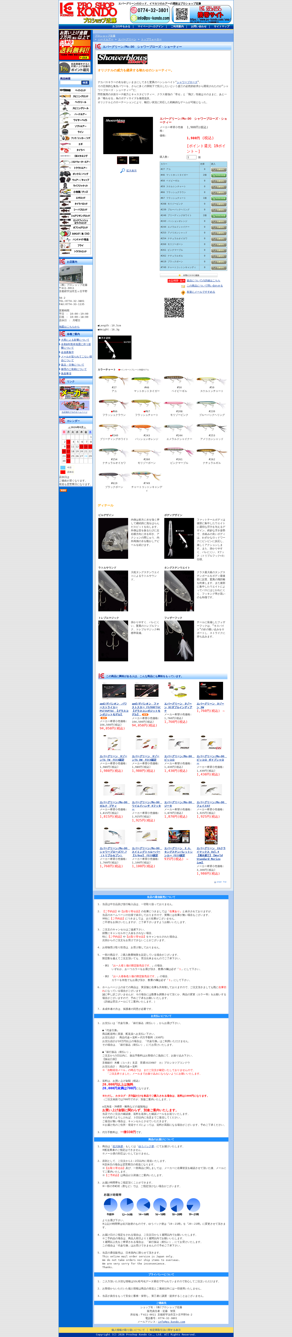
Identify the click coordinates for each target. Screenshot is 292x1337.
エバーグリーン (127, 39)
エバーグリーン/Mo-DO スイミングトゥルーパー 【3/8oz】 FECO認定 (147, 852)
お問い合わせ (199, 26)
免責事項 (66, 373)
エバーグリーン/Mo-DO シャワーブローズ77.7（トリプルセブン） (115, 852)
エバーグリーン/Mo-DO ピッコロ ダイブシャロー (212, 760)
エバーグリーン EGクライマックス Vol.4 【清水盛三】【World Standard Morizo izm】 (211, 855)
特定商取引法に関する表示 (165, 1329)
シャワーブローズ (187, 82)
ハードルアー (105, 39)
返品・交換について (72, 364)
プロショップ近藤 (105, 35)
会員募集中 (67, 352)
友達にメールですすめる (201, 291)
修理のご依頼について (74, 369)
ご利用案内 (177, 26)
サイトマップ (221, 26)
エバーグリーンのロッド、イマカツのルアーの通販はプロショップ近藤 (159, 3)
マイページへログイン (150, 26)
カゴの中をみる (121, 26)
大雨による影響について (75, 339)
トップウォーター (151, 39)
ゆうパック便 (146, 1146)
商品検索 (65, 78)
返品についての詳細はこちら (203, 280)
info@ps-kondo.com (171, 1321)
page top (221, 882)
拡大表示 (131, 170)
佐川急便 (118, 1146)
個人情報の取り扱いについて (128, 1329)
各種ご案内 (73, 334)
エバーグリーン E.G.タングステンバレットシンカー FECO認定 (178, 852)
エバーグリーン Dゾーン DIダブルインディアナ (178, 707)
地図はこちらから (69, 326)
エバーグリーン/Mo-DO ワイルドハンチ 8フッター (147, 806)
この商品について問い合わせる (205, 285)
